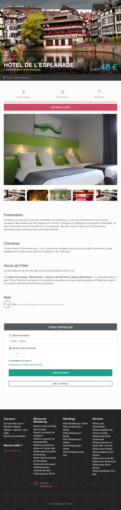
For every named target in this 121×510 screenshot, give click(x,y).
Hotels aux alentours (43, 445)
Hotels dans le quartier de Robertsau (44, 459)
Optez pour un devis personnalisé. (26, 364)
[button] (107, 6)
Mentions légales (12, 426)
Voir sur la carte (60, 107)
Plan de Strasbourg (46, 484)
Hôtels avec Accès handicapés (101, 437)
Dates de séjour (20, 335)
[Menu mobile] (114, 6)
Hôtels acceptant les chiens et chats (102, 431)
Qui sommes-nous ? (14, 423)
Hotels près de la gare (44, 464)
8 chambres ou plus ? (20, 360)
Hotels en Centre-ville (44, 448)
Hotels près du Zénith (44, 473)
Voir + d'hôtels (60, 383)
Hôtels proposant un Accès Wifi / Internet (102, 444)
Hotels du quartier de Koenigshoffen (43, 440)
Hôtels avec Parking (102, 448)
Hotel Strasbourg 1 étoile (75, 423)
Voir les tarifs (60, 372)
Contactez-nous (14, 450)
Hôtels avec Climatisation (98, 425)
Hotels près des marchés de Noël (41, 469)
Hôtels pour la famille (102, 458)
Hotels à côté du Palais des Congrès (44, 427)
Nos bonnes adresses (15, 436)
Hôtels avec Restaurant (104, 461)
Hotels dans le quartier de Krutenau (44, 453)
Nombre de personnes (24, 347)
